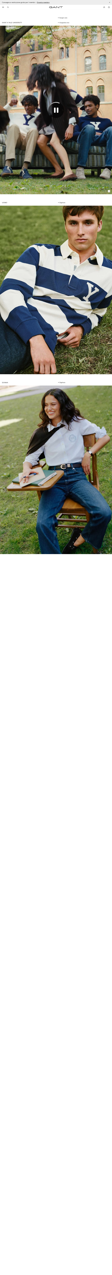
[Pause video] (109, 191)
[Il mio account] (104, 7)
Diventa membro (43, 2)
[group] (56, 290)
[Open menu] (3, 7)
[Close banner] (109, 2)
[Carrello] (109, 7)
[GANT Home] (56, 7)
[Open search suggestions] (7, 7)
